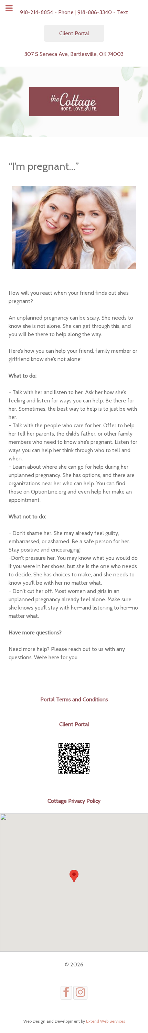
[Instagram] (80, 993)
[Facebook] (66, 993)
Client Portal (74, 33)
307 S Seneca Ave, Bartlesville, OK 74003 (74, 54)
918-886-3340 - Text (102, 12)
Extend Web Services (105, 1021)
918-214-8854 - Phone (47, 12)
